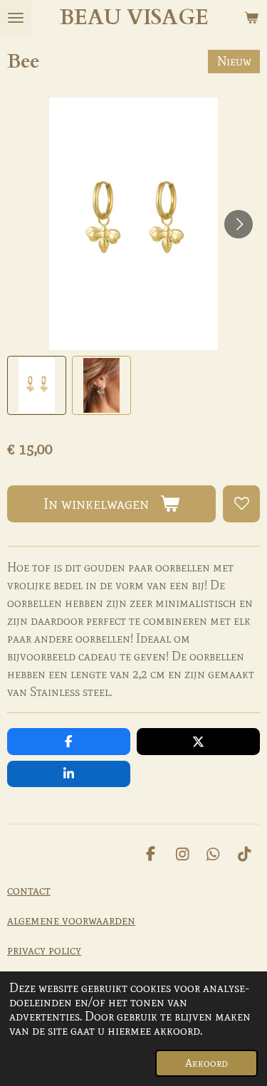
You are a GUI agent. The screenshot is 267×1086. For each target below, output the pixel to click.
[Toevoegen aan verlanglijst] (241, 503)
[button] (36, 385)
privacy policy (44, 950)
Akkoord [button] (206, 1063)
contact (29, 890)
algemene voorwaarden (71, 920)
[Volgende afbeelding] (238, 224)
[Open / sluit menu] (15, 18)
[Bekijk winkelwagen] (251, 18)
